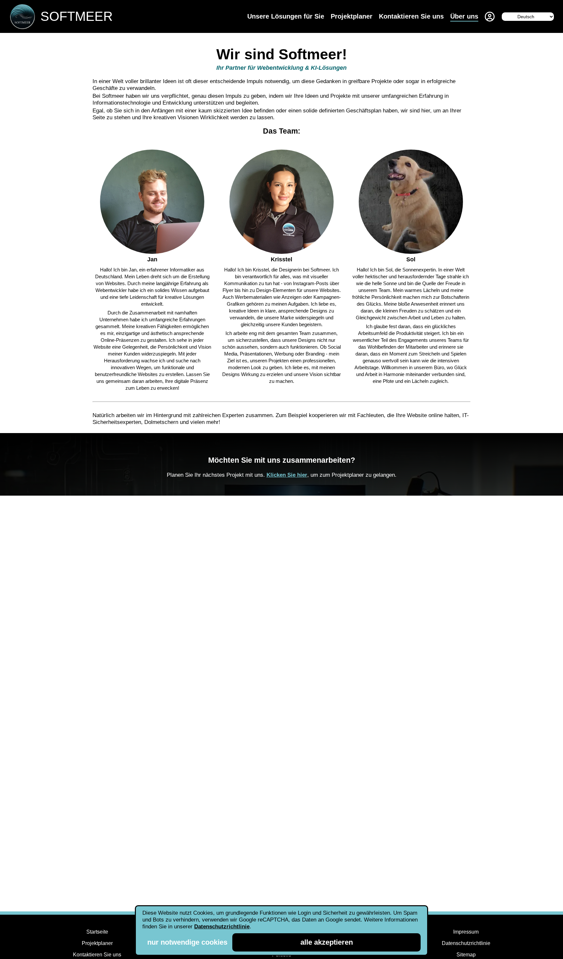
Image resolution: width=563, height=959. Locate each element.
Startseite (97, 932)
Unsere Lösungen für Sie (285, 16)
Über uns (464, 16)
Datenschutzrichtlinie (466, 943)
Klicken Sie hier (287, 475)
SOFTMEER (76, 16)
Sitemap (466, 954)
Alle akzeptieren (326, 942)
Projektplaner (351, 16)
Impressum (466, 932)
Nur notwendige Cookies (187, 942)
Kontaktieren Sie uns (411, 16)
